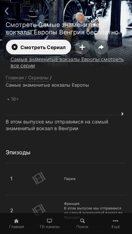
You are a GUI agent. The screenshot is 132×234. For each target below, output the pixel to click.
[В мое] (82, 47)
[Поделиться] (101, 47)
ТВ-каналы (49, 226)
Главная (16, 226)
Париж (14, 166)
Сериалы (38, 77)
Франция (16, 198)
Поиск (82, 226)
